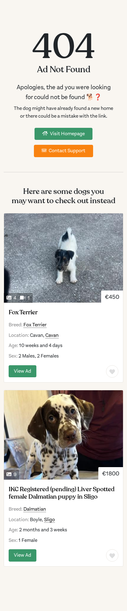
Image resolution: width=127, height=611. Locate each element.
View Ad (22, 371)
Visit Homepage (67, 133)
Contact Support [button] (66, 150)
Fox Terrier (23, 312)
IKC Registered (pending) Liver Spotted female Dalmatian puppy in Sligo (62, 493)
